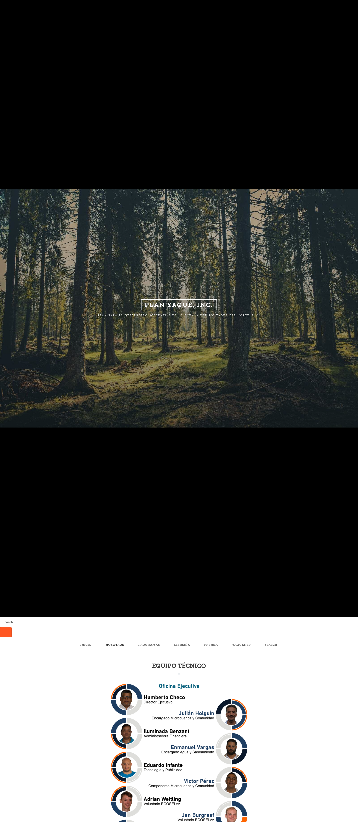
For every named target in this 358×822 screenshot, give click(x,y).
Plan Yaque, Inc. (179, 305)
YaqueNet (241, 645)
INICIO (85, 645)
